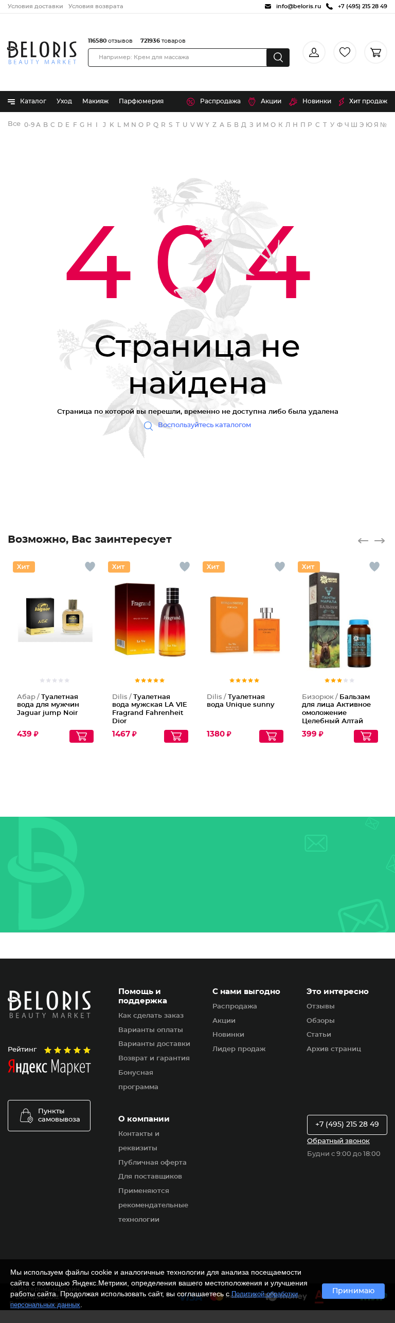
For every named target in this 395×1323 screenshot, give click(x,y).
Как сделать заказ (151, 1016)
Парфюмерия (141, 101)
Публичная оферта (152, 1163)
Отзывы (321, 1006)
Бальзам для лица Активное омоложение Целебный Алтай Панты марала (336, 713)
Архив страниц (334, 1049)
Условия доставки (35, 6)
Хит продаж (368, 101)
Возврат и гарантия (154, 1058)
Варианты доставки (154, 1044)
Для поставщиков (150, 1176)
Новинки (316, 101)
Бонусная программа (138, 1080)
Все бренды (15, 124)
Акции (271, 101)
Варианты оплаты (150, 1030)
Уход (64, 101)
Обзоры (321, 1021)
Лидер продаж (238, 1049)
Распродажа (220, 101)
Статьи (319, 1035)
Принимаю (353, 1291)
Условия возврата (95, 6)
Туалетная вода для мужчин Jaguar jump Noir (48, 705)
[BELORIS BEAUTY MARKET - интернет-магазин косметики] (41, 53)
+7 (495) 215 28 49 (347, 1124)
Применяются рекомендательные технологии (153, 1205)
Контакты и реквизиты (138, 1141)
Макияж (95, 101)
